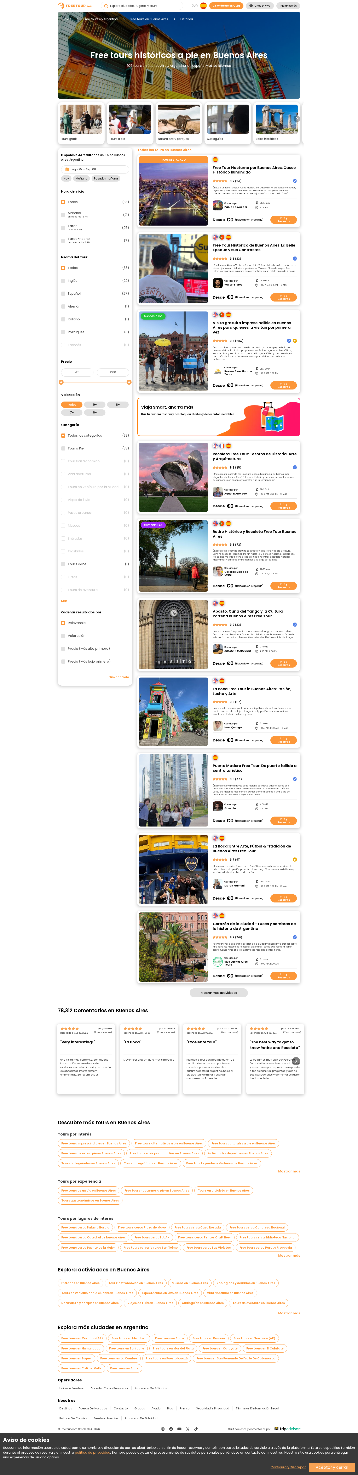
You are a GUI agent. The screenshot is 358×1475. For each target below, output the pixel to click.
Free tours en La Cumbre (118, 1358)
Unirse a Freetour (71, 1388)
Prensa (185, 1408)
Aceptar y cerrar (332, 1467)
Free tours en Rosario (209, 1338)
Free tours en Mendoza (129, 1338)
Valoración (76, 636)
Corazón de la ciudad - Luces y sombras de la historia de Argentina (254, 926)
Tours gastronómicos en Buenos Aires (90, 1200)
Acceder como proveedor (109, 1388)
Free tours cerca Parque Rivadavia (265, 1247)
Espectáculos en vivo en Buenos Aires (170, 1293)
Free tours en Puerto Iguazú (167, 1358)
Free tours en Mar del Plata (173, 1348)
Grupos (139, 1408)
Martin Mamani (234, 885)
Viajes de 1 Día (98, 500)
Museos (98, 526)
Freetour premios (106, 1418)
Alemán (98, 306)
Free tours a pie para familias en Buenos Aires (164, 1153)
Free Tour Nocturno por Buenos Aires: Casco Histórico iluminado (254, 170)
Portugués (98, 332)
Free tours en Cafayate (220, 1348)
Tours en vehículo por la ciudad (98, 487)
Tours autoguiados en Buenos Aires (88, 1163)
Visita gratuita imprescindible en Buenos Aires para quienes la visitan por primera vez (252, 328)
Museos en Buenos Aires (190, 1283)
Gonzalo (230, 808)
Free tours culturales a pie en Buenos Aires (244, 1143)
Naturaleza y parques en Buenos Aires (90, 1303)
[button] (81, 123)
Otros (98, 577)
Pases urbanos (98, 513)
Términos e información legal (257, 1408)
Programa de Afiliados (151, 1388)
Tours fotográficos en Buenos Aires (151, 1163)
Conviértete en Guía (226, 5)
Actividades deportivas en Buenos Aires (238, 1153)
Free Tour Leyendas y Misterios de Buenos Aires (222, 1163)
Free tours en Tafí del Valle (81, 1368)
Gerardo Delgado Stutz (236, 573)
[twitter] (187, 1428)
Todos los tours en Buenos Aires (164, 150)
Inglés (98, 281)
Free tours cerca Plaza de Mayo (142, 1227)
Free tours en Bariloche (126, 1348)
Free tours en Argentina (101, 19)
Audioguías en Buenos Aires (203, 1303)
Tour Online (98, 564)
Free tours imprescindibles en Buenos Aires (93, 1143)
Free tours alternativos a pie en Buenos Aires (169, 1143)
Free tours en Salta (169, 1338)
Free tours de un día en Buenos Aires (88, 1190)
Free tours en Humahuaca (80, 1348)
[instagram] (162, 1428)
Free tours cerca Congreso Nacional (257, 1227)
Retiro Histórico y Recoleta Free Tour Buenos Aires (254, 534)
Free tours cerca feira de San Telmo (151, 1247)
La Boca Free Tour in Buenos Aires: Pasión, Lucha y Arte (252, 691)
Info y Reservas (284, 219)
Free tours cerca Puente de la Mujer (88, 1247)
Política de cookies (73, 1418)
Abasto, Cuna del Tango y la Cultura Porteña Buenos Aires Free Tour (248, 613)
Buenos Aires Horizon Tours (238, 373)
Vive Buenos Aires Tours (236, 963)
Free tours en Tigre (124, 1368)
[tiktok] (196, 1428)
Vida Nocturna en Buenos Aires (230, 1293)
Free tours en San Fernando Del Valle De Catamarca (235, 1358)
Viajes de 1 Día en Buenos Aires (150, 1303)
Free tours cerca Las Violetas (208, 1247)
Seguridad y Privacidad (212, 1408)
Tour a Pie (98, 448)
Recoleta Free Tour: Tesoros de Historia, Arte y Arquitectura (255, 456)
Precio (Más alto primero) (89, 649)
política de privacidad (92, 1452)
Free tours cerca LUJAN (151, 1237)
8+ (118, 405)
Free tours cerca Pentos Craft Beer (204, 1237)
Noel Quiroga (233, 727)
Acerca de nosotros (93, 1408)
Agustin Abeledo (235, 493)
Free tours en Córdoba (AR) (82, 1338)
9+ (95, 405)
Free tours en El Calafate (265, 1348)
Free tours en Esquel (76, 1358)
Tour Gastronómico (98, 461)
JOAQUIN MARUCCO (237, 651)
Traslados (98, 551)
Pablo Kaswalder (235, 207)
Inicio (67, 19)
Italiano (98, 319)
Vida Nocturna (98, 474)
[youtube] (179, 1428)
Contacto (121, 1408)
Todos (71, 405)
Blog (170, 1408)
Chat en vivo (262, 5)
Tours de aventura (98, 590)
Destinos (65, 1408)
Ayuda (156, 1408)
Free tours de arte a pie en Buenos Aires (91, 1153)
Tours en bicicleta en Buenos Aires (224, 1190)
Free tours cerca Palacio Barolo (85, 1227)
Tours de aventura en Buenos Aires (258, 1303)
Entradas (98, 538)
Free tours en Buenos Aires (149, 19)
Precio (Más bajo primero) (89, 661)
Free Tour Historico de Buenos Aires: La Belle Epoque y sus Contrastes (254, 247)
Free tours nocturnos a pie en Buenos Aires (157, 1190)
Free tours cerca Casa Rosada (198, 1227)
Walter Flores (233, 284)
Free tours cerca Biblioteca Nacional (267, 1237)
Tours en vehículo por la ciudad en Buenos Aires (97, 1293)
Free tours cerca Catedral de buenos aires (93, 1237)
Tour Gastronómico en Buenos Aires (135, 1283)
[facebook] (171, 1428)
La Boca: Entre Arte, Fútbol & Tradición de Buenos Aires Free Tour (252, 848)
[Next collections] (297, 118)
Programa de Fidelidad (141, 1418)
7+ (72, 412)
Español (98, 294)
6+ (95, 412)
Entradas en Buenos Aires (80, 1283)
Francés (98, 345)
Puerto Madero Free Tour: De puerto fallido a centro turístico (255, 768)
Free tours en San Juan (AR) (254, 1338)
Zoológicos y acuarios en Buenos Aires (246, 1283)
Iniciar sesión (288, 5)
